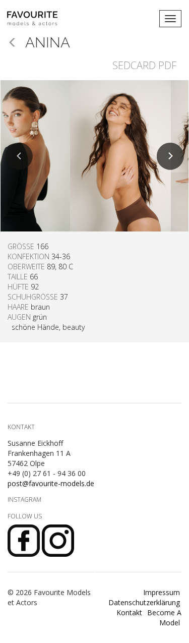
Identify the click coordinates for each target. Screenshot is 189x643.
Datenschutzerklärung (144, 602)
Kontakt (129, 612)
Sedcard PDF (144, 65)
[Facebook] (25, 540)
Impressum (161, 592)
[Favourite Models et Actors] (36, 18)
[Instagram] (58, 540)
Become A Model (164, 617)
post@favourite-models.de (51, 483)
